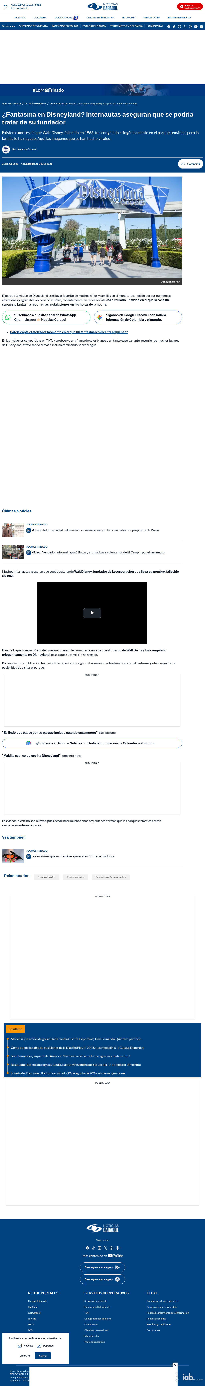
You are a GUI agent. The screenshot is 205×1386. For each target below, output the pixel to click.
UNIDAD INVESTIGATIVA (100, 17)
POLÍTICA (20, 17)
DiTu (30, 1330)
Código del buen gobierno (98, 1318)
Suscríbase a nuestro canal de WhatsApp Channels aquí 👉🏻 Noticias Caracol (45, 317)
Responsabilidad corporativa (162, 1306)
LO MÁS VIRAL (155, 26)
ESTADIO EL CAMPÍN (94, 26)
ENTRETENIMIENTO (179, 17)
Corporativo (153, 1330)
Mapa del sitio (91, 1336)
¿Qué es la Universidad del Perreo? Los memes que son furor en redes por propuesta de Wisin (95, 530)
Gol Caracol (34, 1312)
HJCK (31, 1324)
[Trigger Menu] (5, 6)
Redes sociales (75, 877)
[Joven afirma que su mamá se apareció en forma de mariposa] (13, 856)
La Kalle (32, 1318)
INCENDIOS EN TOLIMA (65, 26)
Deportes (48, 1345)
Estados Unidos (46, 877)
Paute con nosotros (94, 1341)
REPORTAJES (152, 17)
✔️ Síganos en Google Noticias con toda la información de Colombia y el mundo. (95, 743)
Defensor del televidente (97, 1306)
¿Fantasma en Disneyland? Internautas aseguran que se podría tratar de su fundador (93, 103)
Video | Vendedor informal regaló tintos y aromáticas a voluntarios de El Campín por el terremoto (98, 552)
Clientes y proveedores (96, 1330)
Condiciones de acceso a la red (162, 1300)
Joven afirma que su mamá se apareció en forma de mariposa (73, 856)
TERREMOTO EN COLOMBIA (126, 26)
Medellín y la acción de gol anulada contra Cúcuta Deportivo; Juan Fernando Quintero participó (76, 1039)
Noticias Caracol (11, 103)
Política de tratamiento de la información (168, 1312)
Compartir (190, 164)
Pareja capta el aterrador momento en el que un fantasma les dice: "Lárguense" (69, 332)
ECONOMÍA (129, 17)
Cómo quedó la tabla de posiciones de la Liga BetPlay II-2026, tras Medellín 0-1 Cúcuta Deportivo (77, 1047)
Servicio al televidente (95, 1300)
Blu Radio (33, 1306)
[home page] (102, 6)
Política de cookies (156, 1318)
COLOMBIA (40, 17)
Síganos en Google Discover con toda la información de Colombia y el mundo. (136, 317)
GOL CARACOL (63, 17)
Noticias (28, 1345)
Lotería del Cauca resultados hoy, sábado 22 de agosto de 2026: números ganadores (68, 1073)
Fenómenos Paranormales (111, 877)
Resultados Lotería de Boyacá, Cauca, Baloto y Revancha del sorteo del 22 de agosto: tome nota (76, 1064)
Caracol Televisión (37, 1300)
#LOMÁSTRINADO (35, 103)
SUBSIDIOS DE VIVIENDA (33, 26)
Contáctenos (91, 1324)
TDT (86, 1312)
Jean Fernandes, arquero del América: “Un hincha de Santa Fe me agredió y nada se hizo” (71, 1056)
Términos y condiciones (159, 1324)
